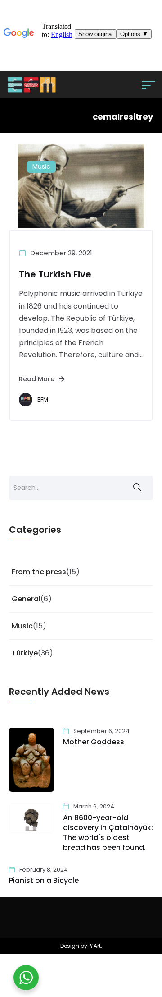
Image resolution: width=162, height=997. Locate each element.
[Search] (137, 488)
